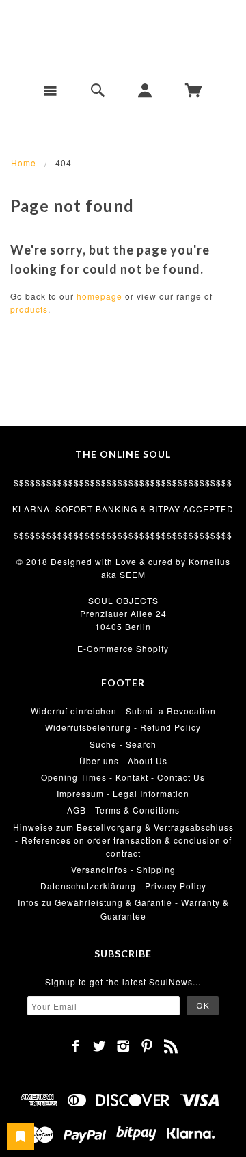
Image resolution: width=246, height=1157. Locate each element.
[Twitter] (99, 1046)
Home (23, 162)
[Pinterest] (147, 1046)
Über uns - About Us (123, 760)
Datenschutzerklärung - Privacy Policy (123, 886)
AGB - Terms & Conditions (123, 810)
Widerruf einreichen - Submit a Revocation (123, 710)
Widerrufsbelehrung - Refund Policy (123, 727)
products (29, 309)
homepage (99, 296)
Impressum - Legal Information (123, 793)
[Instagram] (123, 1046)
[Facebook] (75, 1046)
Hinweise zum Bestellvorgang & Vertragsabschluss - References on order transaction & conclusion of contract (123, 840)
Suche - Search (123, 744)
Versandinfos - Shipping (123, 869)
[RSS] (171, 1046)
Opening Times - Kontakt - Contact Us (123, 777)
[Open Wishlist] (20, 1136)
